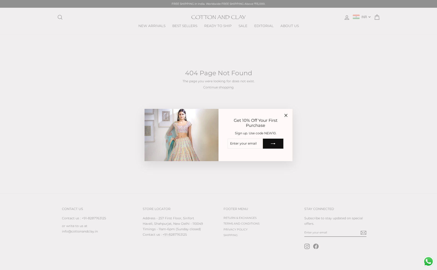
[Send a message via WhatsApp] (428, 261)
